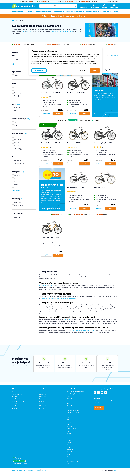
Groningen (70, 422)
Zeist (68, 456)
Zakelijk (41, 408)
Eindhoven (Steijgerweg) (73, 412)
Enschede (69, 417)
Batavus (52, 285)
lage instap (29, 31)
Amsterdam (70, 399)
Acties (116, 11)
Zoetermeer (70, 459)
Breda (68, 403)
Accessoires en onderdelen (74, 11)
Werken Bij (42, 406)
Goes (68, 419)
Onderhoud (15, 408)
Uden (68, 454)
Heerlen (69, 431)
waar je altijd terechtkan (24, 44)
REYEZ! (116, 470)
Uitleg (18, 104)
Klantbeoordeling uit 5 (27, 1)
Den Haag (69, 405)
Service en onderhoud (92, 11)
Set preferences (39, 70)
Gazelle (46, 285)
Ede (68, 408)
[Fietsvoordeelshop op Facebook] (95, 392)
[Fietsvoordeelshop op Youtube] (102, 392)
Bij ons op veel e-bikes (87, 1)
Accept (95, 70)
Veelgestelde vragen (18, 394)
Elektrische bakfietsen (43, 11)
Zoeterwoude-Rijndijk (73, 461)
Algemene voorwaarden (19, 470)
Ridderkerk (70, 445)
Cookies (44, 470)
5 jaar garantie (43, 399)
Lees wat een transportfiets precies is (62, 31)
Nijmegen (69, 440)
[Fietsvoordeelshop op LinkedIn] (105, 392)
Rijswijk (69, 447)
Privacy (37, 470)
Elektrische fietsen (17, 11)
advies (113, 44)
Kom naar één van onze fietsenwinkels (83, 330)
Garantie (14, 403)
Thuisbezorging (16, 399)
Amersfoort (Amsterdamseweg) (75, 392)
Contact (14, 392)
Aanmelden (98, 408)
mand (69, 319)
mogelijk (88, 44)
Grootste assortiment (63, 1)
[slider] (13, 64)
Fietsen (30, 11)
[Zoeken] (75, 6)
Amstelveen (70, 396)
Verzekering (15, 406)
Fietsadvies (42, 394)
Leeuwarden (70, 438)
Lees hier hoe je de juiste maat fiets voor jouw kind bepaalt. (59, 298)
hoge (22, 31)
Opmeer (69, 443)
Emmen (69, 415)
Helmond (69, 433)
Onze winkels (107, 11)
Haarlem (69, 424)
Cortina (41, 285)
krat (65, 319)
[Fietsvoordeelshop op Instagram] (98, 392)
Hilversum (69, 436)
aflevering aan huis (58, 44)
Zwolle (68, 463)
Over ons (42, 392)
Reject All (82, 70)
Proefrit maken (43, 401)
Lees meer (114, 55)
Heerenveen (70, 426)
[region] (65, 61)
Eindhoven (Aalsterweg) (73, 410)
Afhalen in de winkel (18, 401)
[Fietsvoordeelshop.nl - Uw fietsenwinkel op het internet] (24, 6)
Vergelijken (46, 113)
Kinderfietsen (58, 11)
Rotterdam (70, 450)
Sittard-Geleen (71, 452)
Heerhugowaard (71, 429)
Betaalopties (15, 397)
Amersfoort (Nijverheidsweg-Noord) (77, 394)
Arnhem (69, 401)
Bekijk (58, 113)
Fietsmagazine (43, 397)
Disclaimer (31, 470)
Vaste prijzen (44, 1)
